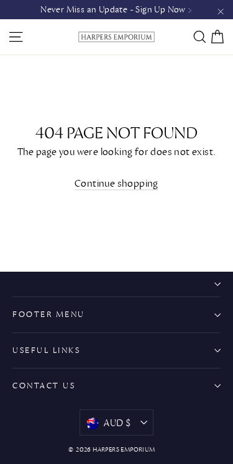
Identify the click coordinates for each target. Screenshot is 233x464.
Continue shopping (116, 183)
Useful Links (46, 350)
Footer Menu (48, 314)
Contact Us (43, 385)
